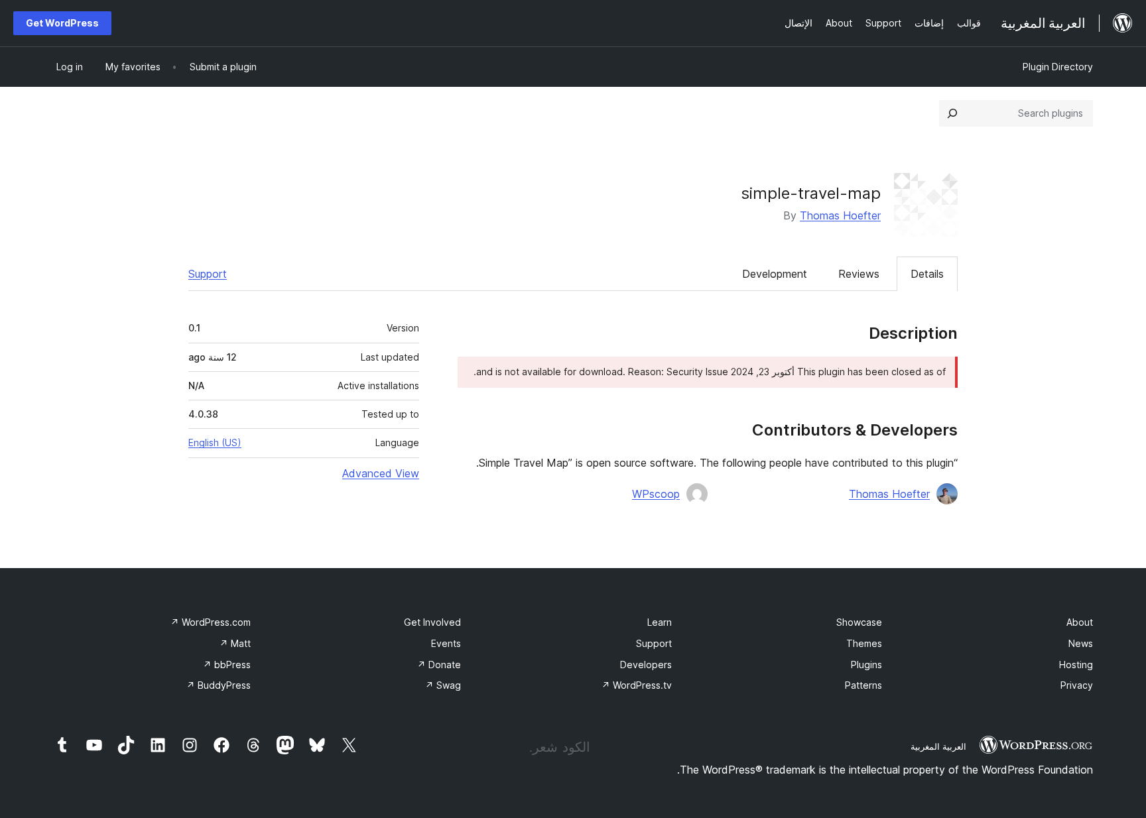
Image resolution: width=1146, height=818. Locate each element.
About (1079, 622)
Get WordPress (62, 23)
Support (207, 273)
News (1080, 643)
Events (446, 643)
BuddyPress (218, 685)
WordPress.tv (637, 685)
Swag (443, 685)
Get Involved (432, 622)
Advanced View (380, 473)
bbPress (227, 664)
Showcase (859, 622)
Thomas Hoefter (840, 215)
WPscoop (656, 493)
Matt (235, 643)
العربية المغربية (938, 746)
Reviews (858, 273)
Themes (864, 643)
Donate (439, 664)
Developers (646, 664)
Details (927, 273)
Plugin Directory (1058, 66)
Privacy (1076, 685)
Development (774, 273)
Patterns (863, 685)
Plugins (866, 664)
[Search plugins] (952, 113)
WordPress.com (210, 622)
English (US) (214, 442)
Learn (659, 622)
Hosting (1076, 664)
